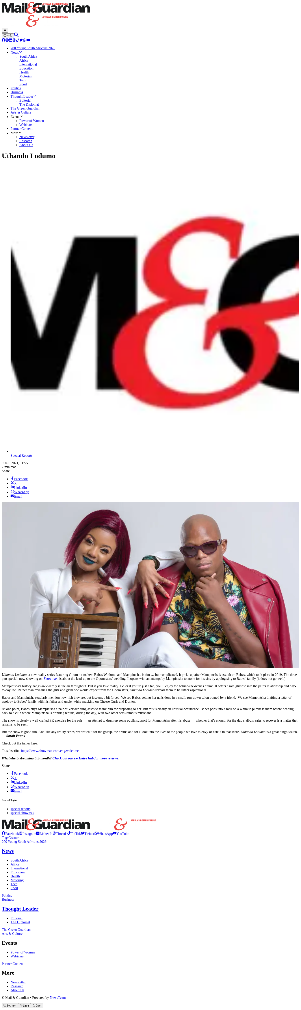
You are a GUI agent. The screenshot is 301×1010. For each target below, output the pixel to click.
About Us (17, 990)
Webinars (17, 956)
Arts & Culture (12, 933)
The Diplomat (20, 922)
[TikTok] (17, 40)
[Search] (16, 36)
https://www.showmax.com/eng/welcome (50, 751)
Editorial (16, 918)
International (19, 868)
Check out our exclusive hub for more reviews (85, 758)
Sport (14, 888)
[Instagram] (7, 40)
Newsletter (18, 982)
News (8, 851)
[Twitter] (21, 40)
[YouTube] (28, 40)
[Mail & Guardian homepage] (150, 15)
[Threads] (14, 40)
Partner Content (13, 964)
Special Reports (21, 455)
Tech (14, 884)
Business (8, 899)
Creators (14, 838)
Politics (7, 895)
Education (18, 872)
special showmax (22, 813)
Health (15, 876)
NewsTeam (58, 997)
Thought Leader (20, 909)
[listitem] (10, 834)
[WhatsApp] (24, 40)
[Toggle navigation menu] (5, 30)
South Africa (19, 860)
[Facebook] (3, 40)
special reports (20, 809)
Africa (15, 864)
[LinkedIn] (10, 40)
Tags (5, 838)
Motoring (17, 880)
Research (17, 986)
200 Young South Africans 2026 (24, 841)
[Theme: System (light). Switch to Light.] (8, 35)
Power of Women (23, 952)
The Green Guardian (16, 929)
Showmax (50, 678)
